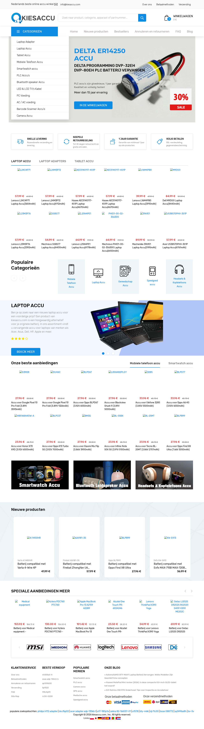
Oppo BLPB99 (114, 560)
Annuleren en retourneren (152, 31)
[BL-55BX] (117, 427)
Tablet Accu (23, 55)
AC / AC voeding (26, 102)
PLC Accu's (23, 75)
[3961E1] (145, 225)
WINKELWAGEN (183, 16)
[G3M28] (24, 383)
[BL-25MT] (148, 427)
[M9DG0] (175, 181)
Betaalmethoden (165, 4)
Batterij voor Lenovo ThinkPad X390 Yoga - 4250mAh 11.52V (148, 630)
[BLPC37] (55, 427)
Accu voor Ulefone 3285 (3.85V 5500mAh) (147, 404)
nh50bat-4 (47, 675)
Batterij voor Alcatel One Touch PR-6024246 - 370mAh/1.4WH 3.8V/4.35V (117, 630)
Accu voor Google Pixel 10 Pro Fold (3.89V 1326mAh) (55, 404)
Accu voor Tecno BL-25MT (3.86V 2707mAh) (147, 448)
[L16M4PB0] (145, 181)
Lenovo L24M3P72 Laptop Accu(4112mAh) (53, 202)
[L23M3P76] (24, 225)
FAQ (178, 31)
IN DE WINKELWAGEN (93, 105)
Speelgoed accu (80, 700)
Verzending (185, 4)
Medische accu (80, 695)
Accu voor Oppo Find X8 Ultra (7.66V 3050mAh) (179, 448)
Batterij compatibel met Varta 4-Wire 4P (32, 565)
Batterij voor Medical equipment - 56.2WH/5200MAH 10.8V (24, 630)
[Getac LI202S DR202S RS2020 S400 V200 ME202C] (180, 606)
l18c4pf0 (46, 692)
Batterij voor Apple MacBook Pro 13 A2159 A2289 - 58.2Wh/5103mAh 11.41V (85, 630)
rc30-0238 (47, 696)
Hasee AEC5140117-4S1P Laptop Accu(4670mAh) (82, 204)
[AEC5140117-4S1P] (84, 181)
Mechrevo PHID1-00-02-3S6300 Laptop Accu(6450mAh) (113, 247)
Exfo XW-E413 (160, 560)
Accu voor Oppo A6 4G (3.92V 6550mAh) (178, 404)
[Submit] (142, 18)
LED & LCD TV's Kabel (29, 88)
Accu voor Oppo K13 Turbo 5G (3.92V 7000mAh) (55, 448)
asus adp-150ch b (50, 679)
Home (74, 31)
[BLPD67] (86, 383)
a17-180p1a (103, 711)
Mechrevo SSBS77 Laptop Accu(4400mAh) (53, 246)
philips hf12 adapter (48, 711)
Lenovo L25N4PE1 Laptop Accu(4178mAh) (84, 246)
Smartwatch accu (27, 68)
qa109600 (47, 683)
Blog (190, 31)
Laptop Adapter (26, 41)
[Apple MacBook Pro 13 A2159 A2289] (86, 605)
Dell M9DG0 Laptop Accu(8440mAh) (172, 202)
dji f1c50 (154, 711)
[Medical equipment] (24, 603)
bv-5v (191, 711)
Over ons (147, 4)
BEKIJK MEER (26, 352)
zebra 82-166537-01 (120, 711)
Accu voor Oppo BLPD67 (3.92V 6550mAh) (85, 404)
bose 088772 (166, 711)
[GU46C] (55, 383)
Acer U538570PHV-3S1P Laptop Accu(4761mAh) (175, 246)
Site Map (15, 696)
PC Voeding (23, 95)
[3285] (149, 383)
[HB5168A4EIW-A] (24, 427)
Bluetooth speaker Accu (30, 82)
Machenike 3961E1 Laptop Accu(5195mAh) (144, 246)
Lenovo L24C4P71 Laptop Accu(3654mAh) (23, 202)
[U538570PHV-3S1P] (175, 225)
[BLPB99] (179, 427)
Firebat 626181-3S (71, 560)
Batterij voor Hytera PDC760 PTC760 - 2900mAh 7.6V (55, 630)
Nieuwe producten (96, 31)
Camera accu (79, 687)
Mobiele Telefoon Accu (30, 62)
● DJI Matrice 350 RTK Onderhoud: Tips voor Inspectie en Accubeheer (136, 690)
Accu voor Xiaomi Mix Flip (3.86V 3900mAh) (86, 448)
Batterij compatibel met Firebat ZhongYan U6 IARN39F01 (77, 566)
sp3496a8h (180, 711)
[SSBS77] (54, 225)
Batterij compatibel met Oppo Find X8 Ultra (122, 565)
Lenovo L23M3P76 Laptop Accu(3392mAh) (23, 246)
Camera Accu (24, 115)
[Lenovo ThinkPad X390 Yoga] (148, 605)
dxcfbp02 (64, 711)
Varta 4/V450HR (25, 560)
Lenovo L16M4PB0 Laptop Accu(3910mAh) (144, 202)
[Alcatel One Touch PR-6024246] (117, 605)
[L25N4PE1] (84, 225)
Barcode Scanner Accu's (31, 109)
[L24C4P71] (24, 181)
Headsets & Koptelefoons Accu (179, 282)
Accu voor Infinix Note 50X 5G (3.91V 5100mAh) (117, 448)
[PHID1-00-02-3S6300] (114, 225)
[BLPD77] (180, 383)
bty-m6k (144, 711)
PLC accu (77, 682)
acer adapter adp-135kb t (83, 711)
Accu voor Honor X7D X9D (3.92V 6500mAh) (22, 448)
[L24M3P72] (54, 181)
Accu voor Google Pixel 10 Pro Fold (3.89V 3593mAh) (24, 406)
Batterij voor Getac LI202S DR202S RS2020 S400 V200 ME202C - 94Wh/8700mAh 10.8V (179, 630)
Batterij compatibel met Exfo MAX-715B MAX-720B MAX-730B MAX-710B (169, 566)
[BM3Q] (86, 427)
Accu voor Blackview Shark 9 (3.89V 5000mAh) (115, 406)
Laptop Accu (24, 48)
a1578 (135, 711)
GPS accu (77, 691)
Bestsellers (121, 31)
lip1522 (45, 688)
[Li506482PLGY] (118, 383)
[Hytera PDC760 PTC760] (55, 603)
